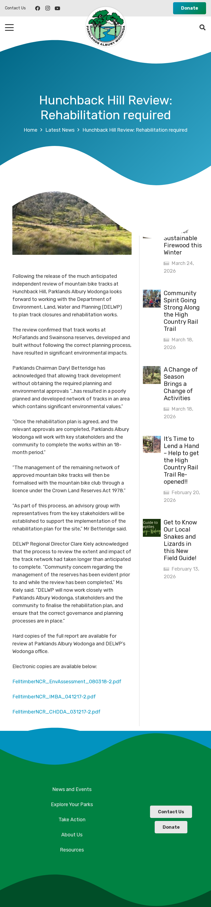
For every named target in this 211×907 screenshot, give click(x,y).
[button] (9, 27)
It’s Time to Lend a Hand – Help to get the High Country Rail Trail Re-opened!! (181, 460)
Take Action (72, 820)
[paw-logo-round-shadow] (105, 27)
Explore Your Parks (72, 804)
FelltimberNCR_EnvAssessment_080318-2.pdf (66, 682)
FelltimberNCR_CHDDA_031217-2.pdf (56, 712)
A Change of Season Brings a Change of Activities (181, 384)
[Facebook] (38, 8)
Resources (72, 850)
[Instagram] (47, 8)
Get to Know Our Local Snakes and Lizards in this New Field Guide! (180, 540)
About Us (71, 835)
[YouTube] (57, 8)
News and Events (71, 789)
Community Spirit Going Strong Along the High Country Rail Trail (182, 311)
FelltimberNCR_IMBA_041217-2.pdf (54, 697)
